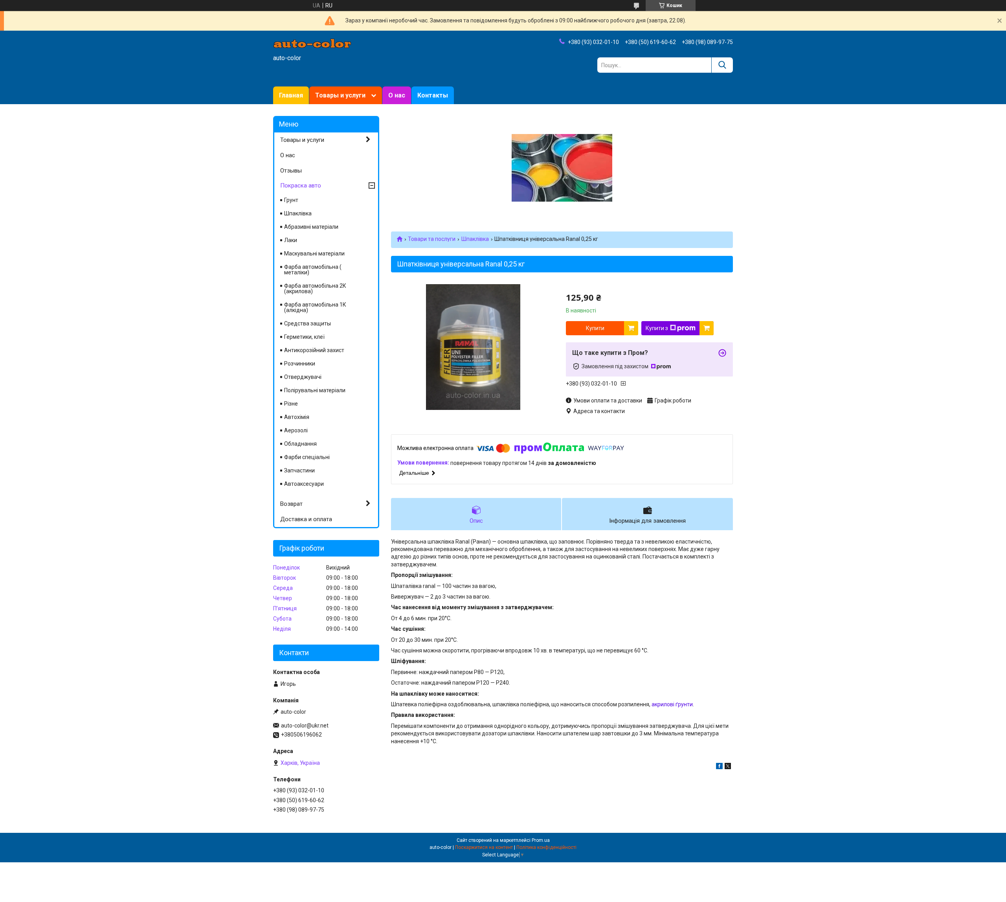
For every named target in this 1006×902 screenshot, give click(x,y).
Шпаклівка (475, 239)
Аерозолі (296, 430)
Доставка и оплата (306, 519)
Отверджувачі (302, 377)
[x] (728, 767)
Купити (595, 328)
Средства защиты (307, 323)
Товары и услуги (340, 95)
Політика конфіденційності (546, 847)
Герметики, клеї (304, 337)
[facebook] (719, 767)
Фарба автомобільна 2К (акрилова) (315, 288)
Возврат (291, 503)
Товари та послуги (431, 239)
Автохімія (296, 417)
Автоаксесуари (304, 484)
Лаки (290, 240)
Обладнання (300, 444)
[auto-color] (312, 43)
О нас (396, 95)
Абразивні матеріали (311, 227)
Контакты (432, 95)
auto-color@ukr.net (305, 725)
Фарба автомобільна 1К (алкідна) (315, 307)
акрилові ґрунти (672, 704)
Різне (291, 403)
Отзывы (291, 170)
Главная (291, 95)
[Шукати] (722, 65)
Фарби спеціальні (307, 457)
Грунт (291, 200)
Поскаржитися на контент (484, 847)
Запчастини (299, 470)
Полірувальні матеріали (314, 390)
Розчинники (299, 363)
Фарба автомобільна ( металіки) (312, 270)
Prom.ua (541, 840)
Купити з (657, 328)
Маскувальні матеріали (314, 253)
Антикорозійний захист (314, 350)
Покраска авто (300, 185)
